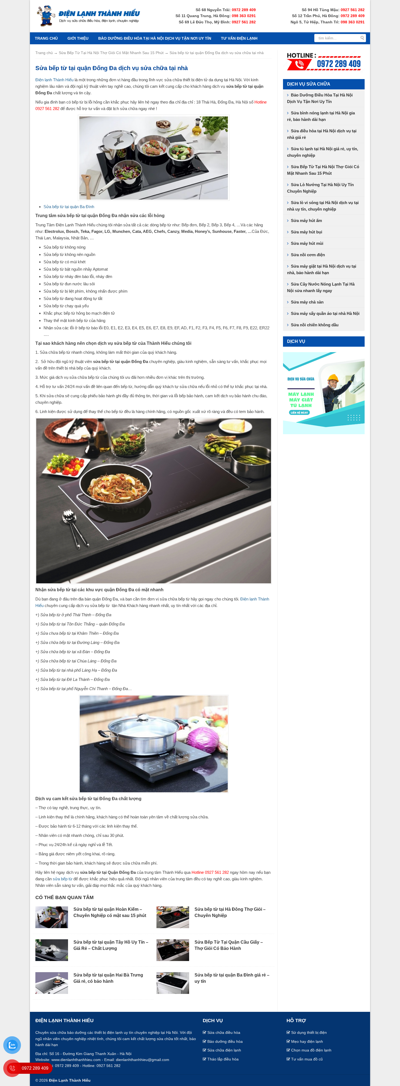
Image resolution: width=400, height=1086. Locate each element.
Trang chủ (46, 38)
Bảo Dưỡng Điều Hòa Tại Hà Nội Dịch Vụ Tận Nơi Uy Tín (154, 38)
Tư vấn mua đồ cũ (307, 1059)
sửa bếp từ (62, 879)
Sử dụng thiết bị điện (309, 1032)
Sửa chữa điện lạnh (224, 1050)
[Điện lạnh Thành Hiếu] (88, 15)
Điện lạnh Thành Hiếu (54, 79)
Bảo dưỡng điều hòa (225, 1041)
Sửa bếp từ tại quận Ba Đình (69, 206)
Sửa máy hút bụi (306, 232)
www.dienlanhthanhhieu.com (76, 1059)
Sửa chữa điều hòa (223, 1032)
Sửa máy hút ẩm (306, 220)
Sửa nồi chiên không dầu (315, 325)
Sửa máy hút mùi (307, 243)
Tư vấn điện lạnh (239, 38)
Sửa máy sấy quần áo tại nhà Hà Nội (325, 313)
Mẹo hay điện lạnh (307, 1041)
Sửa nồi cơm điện (308, 254)
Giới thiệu (77, 38)
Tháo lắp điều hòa (223, 1059)
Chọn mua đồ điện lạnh (311, 1050)
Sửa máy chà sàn (307, 302)
